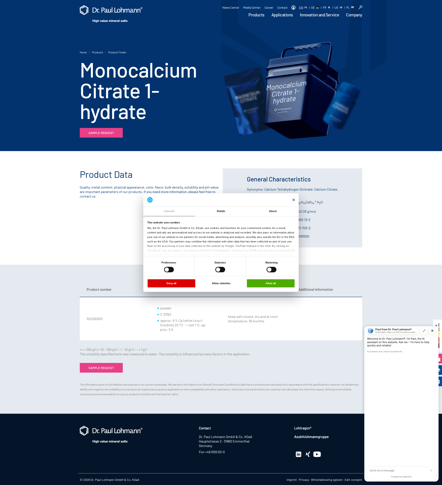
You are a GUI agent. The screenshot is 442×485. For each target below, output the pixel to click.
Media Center (252, 7)
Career (269, 7)
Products (256, 14)
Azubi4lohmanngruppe (311, 437)
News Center (230, 7)
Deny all (171, 283)
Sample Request (101, 133)
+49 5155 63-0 (215, 452)
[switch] (169, 269)
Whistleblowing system (327, 480)
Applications (282, 14)
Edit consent (353, 480)
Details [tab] (221, 211)
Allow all (271, 283)
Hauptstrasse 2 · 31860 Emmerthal (224, 441)
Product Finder (117, 52)
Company (354, 14)
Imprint (292, 480)
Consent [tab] (169, 211)
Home (83, 52)
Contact (282, 7)
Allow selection (221, 283)
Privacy (304, 480)
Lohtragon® (302, 428)
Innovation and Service (319, 14)
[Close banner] (293, 200)
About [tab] (273, 211)
